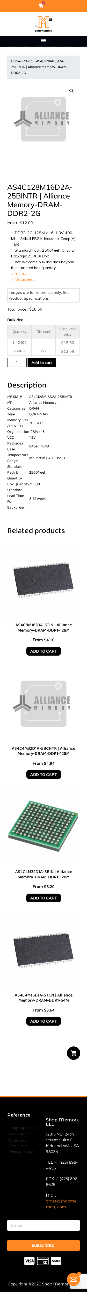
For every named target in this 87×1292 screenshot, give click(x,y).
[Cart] (73, 1053)
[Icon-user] (49, 5)
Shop (28, 61)
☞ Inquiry (19, 273)
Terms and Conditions (17, 1142)
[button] (44, 40)
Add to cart (41, 362)
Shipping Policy (22, 1128)
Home (16, 61)
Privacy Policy (20, 1151)
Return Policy (20, 1134)
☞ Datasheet (22, 279)
